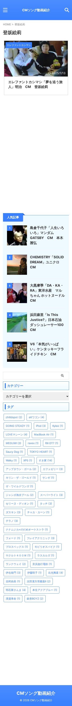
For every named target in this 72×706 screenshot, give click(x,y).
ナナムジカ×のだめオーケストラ (27, 529)
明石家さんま (16, 590)
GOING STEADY (17, 425)
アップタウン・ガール (21, 469)
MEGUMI (13, 443)
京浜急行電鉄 (42, 564)
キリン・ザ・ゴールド (21, 477)
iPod (41, 425)
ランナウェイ (16, 564)
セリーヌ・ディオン (19, 503)
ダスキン (13, 512)
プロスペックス (17, 546)
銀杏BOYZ (35, 598)
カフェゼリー (53, 469)
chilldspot (14, 417)
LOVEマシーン (16, 434)
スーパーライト (51, 495)
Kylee (57, 425)
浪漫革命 (13, 598)
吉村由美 (13, 581)
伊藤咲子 (34, 572)
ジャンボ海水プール (20, 495)
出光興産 (55, 572)
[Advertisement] (36, 174)
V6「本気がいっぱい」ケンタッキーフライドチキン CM (47, 349)
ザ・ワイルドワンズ (19, 486)
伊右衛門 (13, 572)
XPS (27, 460)
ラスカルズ (45, 555)
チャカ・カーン (38, 512)
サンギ (48, 477)
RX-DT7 (51, 443)
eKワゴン (36, 417)
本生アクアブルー (44, 590)
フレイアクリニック (41, 538)
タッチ (46, 503)
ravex (33, 443)
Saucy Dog (14, 451)
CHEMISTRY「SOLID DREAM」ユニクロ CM (47, 262)
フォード (13, 538)
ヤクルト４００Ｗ (18, 555)
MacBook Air (44, 434)
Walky (11, 460)
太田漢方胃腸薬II (39, 581)
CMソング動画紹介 (36, 10)
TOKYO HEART (41, 451)
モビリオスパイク (47, 546)
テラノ (12, 520)
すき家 (45, 460)
